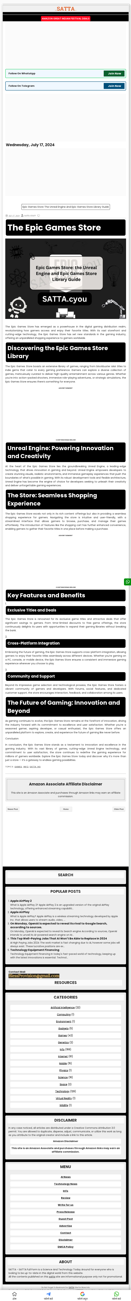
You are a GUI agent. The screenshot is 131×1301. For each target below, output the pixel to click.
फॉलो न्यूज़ (82, 1298)
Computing (64, 1014)
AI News (66, 1177)
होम (14, 1298)
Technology (62, 1091)
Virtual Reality (64, 1098)
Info (25, 767)
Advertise (65, 1226)
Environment (63, 1021)
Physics (63, 1070)
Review (65, 1198)
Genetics (63, 1042)
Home (66, 809)
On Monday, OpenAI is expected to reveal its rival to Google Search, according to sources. (58, 925)
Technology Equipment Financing (34, 950)
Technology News (65, 1184)
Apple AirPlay (20, 912)
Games (18, 767)
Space (63, 1084)
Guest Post (66, 1219)
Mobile (63, 1063)
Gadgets (63, 1028)
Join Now (114, 73)
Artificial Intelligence (63, 1007)
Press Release (66, 1212)
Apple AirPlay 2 (21, 901)
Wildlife (64, 1105)
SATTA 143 (35, 767)
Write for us (65, 1205)
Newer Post (13, 809)
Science (63, 1077)
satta (52, 1276)
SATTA (71, 1287)
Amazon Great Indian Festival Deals (66, 18)
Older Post (119, 809)
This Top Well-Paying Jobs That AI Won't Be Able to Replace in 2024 (58, 938)
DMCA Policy (66, 1247)
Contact (65, 1233)
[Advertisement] (65, 45)
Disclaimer (66, 1240)
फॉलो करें (48, 1298)
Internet (63, 1056)
